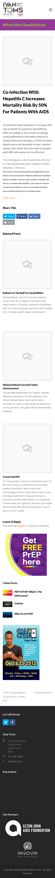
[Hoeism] (7, 604)
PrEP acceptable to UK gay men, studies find (14, 696)
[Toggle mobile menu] (50, 9)
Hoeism (19, 603)
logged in (22, 525)
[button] (9, 216)
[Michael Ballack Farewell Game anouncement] (27, 356)
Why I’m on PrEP (24, 613)
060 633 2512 (15, 761)
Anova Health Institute (24, 869)
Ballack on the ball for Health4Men (23, 292)
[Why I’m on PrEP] (7, 615)
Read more (9, 197)
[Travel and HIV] (27, 448)
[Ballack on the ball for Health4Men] (27, 264)
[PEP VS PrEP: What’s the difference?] (7, 593)
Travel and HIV (11, 476)
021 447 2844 (15, 756)
